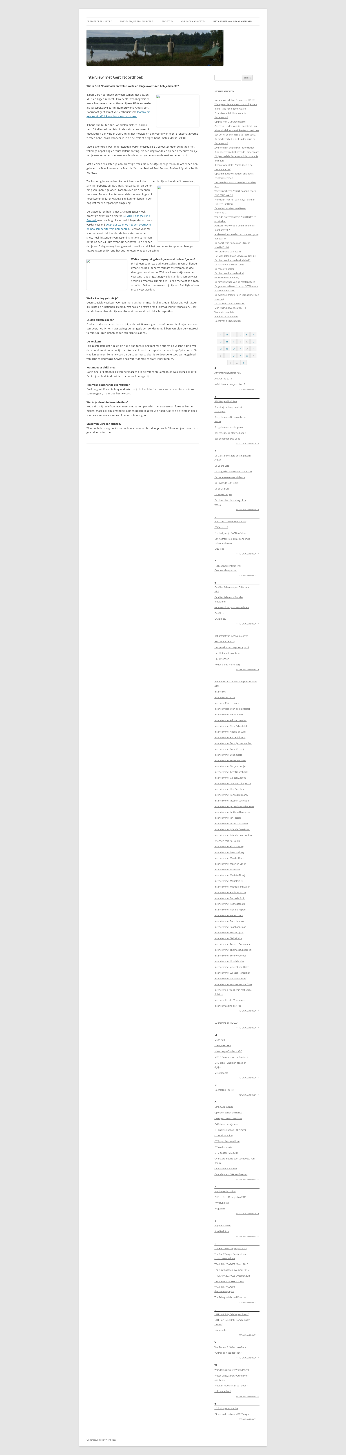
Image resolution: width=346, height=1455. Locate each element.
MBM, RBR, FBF (222, 1045)
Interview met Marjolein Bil (228, 880)
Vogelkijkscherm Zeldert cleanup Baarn (235, 191)
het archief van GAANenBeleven (232, 21)
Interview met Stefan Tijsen (228, 932)
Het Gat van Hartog (224, 641)
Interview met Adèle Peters (228, 714)
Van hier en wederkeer (226, 316)
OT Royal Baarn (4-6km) (226, 1141)
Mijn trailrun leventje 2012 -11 (230, 307)
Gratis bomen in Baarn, (226, 277)
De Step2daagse (223, 494)
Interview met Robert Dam (228, 915)
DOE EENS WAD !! (223, 195)
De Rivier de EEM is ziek (99, 21)
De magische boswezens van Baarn (233, 471)
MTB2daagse (221, 1072)
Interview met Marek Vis (227, 869)
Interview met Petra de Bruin (229, 898)
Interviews (220, 691)
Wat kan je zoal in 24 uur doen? (231, 1385)
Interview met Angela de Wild (230, 731)
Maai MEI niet (221, 247)
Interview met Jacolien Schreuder (232, 800)
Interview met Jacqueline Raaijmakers (234, 806)
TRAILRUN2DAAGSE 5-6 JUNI (229, 1281)
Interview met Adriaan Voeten (230, 720)
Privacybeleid (221, 1202)
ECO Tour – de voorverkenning (230, 521)
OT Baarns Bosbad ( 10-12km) (230, 1129)
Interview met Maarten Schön (230, 863)
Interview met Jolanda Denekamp (232, 829)
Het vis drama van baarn (227, 251)
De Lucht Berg (221, 465)
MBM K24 (219, 1039)
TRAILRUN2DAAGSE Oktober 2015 (232, 1275)
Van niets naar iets (224, 312)
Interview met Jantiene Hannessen (232, 812)
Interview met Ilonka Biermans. (231, 794)
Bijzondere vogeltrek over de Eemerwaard (236, 152)
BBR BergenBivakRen (225, 401)
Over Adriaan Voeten (193, 21)
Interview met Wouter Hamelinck (232, 972)
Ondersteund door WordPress (101, 1439)
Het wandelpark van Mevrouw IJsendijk (235, 255)
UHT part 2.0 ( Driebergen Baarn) (231, 1314)
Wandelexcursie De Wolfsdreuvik (231, 1369)
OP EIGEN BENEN (223, 1106)
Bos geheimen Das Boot (227, 438)
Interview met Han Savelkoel (229, 789)
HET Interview (221, 658)
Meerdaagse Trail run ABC (228, 1051)
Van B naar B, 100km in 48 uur (230, 1347)
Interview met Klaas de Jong (229, 846)
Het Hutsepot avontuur (227, 653)
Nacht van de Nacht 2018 (227, 320)
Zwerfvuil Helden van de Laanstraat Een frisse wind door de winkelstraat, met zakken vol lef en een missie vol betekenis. (236, 130)
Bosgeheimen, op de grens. (228, 427)
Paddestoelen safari (225, 1191)
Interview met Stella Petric (228, 938)
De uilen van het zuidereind (229, 273)
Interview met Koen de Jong (229, 852)
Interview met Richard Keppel (230, 909)
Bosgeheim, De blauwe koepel (137, 21)
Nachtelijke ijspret (224, 1089)
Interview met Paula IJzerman (230, 892)
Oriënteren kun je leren (226, 1124)
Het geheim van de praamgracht (231, 647)
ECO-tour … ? (221, 527)
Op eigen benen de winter (228, 1118)
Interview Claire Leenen (226, 703)
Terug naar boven (247, 389)
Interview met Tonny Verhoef (230, 955)
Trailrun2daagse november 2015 (231, 1270)
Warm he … (220, 212)
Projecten (167, 21)
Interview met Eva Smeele (228, 754)
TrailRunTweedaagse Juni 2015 (230, 1248)
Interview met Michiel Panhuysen (232, 886)
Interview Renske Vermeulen (229, 1000)
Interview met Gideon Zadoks (230, 777)
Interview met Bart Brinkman (229, 737)
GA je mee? (220, 618)
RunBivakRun (221, 1231)
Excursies (219, 548)
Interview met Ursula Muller (229, 961)
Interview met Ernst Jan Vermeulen (233, 743)
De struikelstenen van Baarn (229, 303)
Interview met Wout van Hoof (230, 978)
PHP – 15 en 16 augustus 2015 (230, 1197)
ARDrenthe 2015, (223, 378)
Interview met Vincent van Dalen (231, 967)
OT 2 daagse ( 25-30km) (226, 1152)
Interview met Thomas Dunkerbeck (233, 949)
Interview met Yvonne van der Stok (233, 984)
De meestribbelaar (224, 268)
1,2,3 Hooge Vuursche (226, 1408)
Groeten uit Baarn (224, 204)
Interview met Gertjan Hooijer (230, 766)
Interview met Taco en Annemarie (232, 944)
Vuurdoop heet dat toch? (227, 1352)
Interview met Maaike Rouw (229, 858)
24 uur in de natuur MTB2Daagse (231, 1414)
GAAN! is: (219, 613)
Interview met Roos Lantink (229, 921)
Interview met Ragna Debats (229, 903)
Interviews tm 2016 (224, 697)
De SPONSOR (221, 488)
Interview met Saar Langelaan (230, 927)
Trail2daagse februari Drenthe (230, 1297)
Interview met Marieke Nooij (229, 875)
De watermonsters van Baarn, (230, 208)
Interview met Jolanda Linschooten (233, 835)
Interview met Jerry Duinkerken (231, 823)
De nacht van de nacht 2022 (229, 264)
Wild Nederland (222, 1391)
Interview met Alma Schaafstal (230, 726)
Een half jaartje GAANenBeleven (231, 533)
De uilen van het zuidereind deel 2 (232, 260)
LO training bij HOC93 (226, 1022)
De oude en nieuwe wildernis (229, 477)
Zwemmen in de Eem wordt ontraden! (234, 147)
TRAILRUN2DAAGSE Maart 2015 (231, 1264)
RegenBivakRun (222, 1225)
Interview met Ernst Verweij (229, 749)
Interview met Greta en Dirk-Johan (232, 783)
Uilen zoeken (221, 1330)
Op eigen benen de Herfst (228, 1112)
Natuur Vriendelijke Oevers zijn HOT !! (234, 100)
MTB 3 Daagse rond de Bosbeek (231, 1057)
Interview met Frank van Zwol (230, 760)
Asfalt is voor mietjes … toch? (229, 384)
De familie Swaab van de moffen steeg (234, 281)
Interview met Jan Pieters (227, 817)
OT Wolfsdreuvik (223, 1147)
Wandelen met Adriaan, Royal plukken (234, 199)
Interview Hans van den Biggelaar (232, 708)
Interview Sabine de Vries (227, 1005)
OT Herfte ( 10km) (223, 1135)
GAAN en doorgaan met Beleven (231, 607)
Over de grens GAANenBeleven (230, 1174)
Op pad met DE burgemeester (230, 121)
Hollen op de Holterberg (227, 664)
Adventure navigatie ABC (227, 372)
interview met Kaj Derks (227, 840)
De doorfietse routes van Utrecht (232, 242)
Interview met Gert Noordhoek (231, 772)
